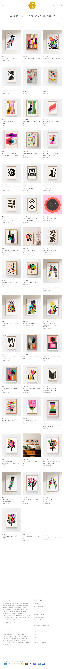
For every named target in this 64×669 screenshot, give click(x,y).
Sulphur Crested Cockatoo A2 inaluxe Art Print (52, 325)
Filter (58, 24)
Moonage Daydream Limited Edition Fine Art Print (10, 155)
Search (36, 634)
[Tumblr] (14, 623)
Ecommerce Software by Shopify (13, 661)
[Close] (61, 644)
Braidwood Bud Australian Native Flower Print (11, 463)
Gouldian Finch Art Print (52, 536)
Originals (36, 622)
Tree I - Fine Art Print (30, 282)
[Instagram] (7, 623)
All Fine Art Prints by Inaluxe (41, 625)
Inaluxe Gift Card (49, 218)
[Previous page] (22, 585)
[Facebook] (3, 623)
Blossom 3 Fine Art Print (31, 357)
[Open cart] (61, 5)
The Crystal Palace (39, 617)
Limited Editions (38, 606)
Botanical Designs (39, 614)
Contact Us (37, 640)
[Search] (57, 5)
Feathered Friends (39, 620)
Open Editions (38, 609)
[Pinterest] (10, 623)
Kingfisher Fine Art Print (11, 58)
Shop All (36, 603)
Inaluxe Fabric (38, 612)
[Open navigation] (3, 5)
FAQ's (35, 637)
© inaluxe (7, 659)
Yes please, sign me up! (51, 660)
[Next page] (41, 585)
